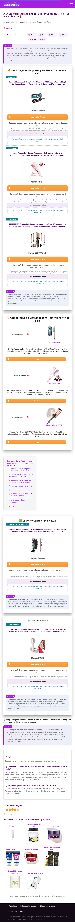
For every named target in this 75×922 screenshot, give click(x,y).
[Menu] (71, 3)
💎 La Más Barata (15, 490)
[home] (11, 3)
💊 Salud (33, 39)
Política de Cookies (16, 911)
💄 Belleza (7, 28)
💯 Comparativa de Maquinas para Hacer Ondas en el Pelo (20, 481)
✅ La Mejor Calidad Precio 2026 (20, 486)
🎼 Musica (31, 35)
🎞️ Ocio (42, 35)
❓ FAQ (11, 506)
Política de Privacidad (28, 906)
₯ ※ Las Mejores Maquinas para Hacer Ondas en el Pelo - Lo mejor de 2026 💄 (20, 463)
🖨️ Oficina (52, 35)
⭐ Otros (63, 35)
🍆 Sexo (42, 39)
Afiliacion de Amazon (47, 906)
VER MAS (37, 359)
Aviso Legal (13, 906)
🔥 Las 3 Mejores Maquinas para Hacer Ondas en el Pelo (21, 475)
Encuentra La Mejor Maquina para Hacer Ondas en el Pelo (19, 470)
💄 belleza (45, 819)
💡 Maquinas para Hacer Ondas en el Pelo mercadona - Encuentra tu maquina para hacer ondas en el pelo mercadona (20, 498)
